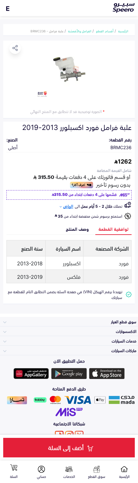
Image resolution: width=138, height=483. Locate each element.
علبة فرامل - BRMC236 (47, 31)
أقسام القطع (105, 31)
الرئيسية (123, 31)
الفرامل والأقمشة (79, 31)
